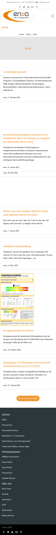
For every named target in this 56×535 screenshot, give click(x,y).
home (21, 34)
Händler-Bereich (8, 478)
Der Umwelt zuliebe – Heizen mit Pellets (24, 223)
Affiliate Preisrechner (10, 457)
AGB (4, 505)
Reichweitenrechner (10, 430)
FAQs (4, 420)
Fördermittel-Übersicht (14, 72)
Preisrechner (7, 425)
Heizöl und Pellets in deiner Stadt (15, 446)
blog (28, 34)
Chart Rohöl (7, 467)
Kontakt (5, 494)
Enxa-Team (6, 489)
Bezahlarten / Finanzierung (13, 436)
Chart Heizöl (7, 462)
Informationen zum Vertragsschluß (16, 441)
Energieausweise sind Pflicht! (18, 339)
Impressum (6, 499)
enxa (28, 48)
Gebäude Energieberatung (17, 255)
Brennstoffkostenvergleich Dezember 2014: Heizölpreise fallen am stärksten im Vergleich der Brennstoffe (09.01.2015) (26, 114)
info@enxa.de (44, 2)
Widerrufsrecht (8, 515)
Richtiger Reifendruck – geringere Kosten (24, 155)
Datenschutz (7, 510)
